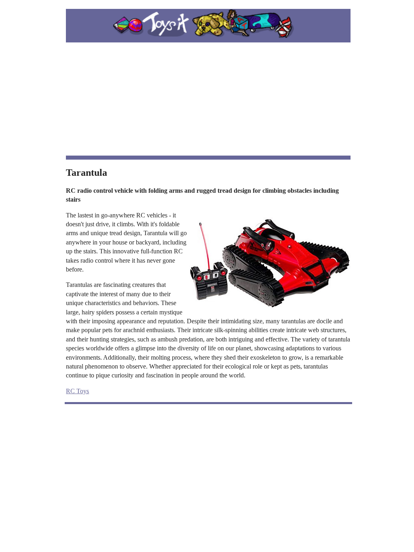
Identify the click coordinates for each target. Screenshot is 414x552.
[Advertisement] (208, 99)
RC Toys (77, 391)
